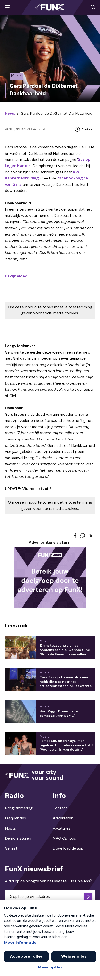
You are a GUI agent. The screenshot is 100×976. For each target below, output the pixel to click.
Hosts (10, 828)
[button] (7, 7)
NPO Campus (64, 838)
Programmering (19, 808)
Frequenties (15, 818)
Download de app (68, 848)
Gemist (11, 848)
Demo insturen (18, 838)
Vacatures (61, 828)
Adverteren (63, 818)
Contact (60, 808)
